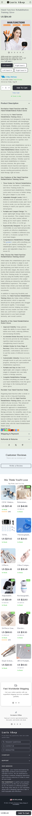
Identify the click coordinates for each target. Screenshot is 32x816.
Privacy (25, 803)
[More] (18, 430)
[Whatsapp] (5, 430)
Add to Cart (23, 813)
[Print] (9, 430)
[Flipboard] (11, 430)
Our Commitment (7, 782)
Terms (20, 803)
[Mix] (14, 430)
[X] (12, 430)
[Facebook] (16, 430)
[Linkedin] (2, 430)
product (8, 242)
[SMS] (7, 430)
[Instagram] (3, 430)
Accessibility (16, 804)
